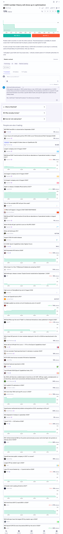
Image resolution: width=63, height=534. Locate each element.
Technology (7, 63)
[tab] (6, 72)
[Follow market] (53, 2)
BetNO (45, 35)
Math (16, 63)
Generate (55, 59)
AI (12, 63)
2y (23, 87)
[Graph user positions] (42, 11)
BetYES (16, 35)
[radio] (45, 11)
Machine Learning (23, 63)
